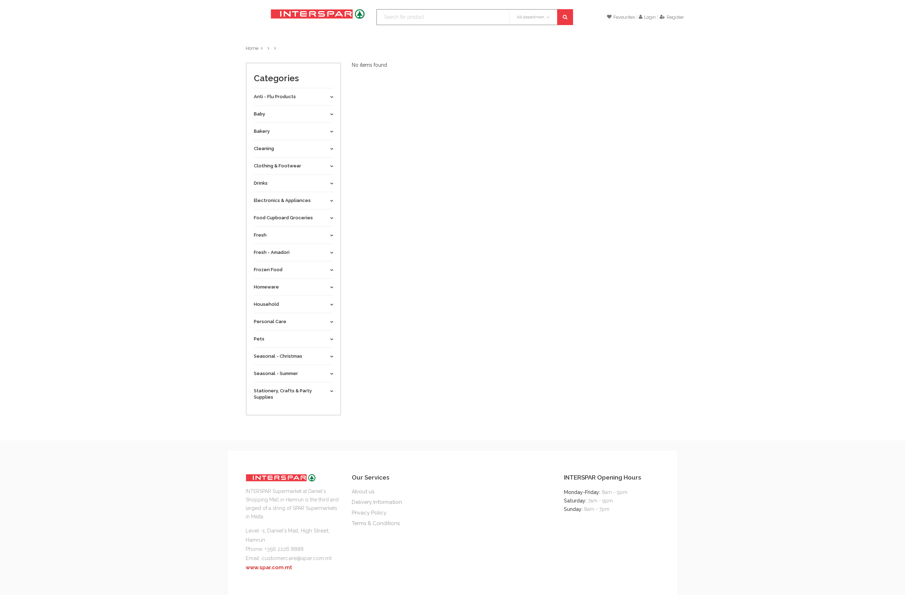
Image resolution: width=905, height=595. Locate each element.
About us (363, 491)
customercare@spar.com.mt (297, 558)
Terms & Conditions (376, 523)
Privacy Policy (369, 513)
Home (252, 48)
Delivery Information (377, 502)
